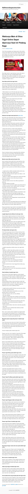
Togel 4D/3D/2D (16, 24)
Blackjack (8, 22)
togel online (20, 115)
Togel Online (4, 27)
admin (16, 484)
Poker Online (19, 22)
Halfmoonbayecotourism (11, 7)
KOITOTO (13, 22)
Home (3, 22)
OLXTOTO (17, 490)
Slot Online (9, 24)
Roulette (3, 24)
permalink (4, 485)
